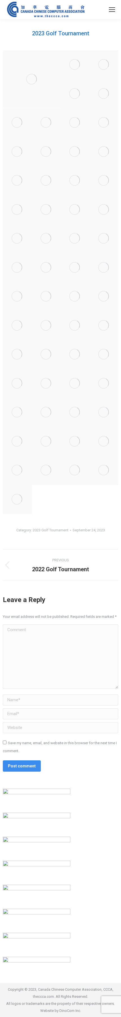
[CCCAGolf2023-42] (17, 383)
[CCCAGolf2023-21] (103, 209)
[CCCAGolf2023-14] (17, 180)
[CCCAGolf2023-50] (17, 441)
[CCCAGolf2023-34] (17, 325)
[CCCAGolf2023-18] (17, 209)
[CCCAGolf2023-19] (46, 209)
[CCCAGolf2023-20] (74, 209)
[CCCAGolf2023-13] (103, 151)
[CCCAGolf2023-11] (46, 151)
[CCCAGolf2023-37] (103, 325)
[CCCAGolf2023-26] (17, 267)
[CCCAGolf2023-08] (74, 122)
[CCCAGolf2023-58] (17, 499)
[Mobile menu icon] (112, 9)
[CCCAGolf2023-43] (46, 383)
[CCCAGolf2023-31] (46, 296)
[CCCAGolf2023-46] (17, 412)
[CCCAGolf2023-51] (46, 441)
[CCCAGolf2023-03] (103, 64)
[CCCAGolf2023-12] (74, 151)
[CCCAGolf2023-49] (103, 412)
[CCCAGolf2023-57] (103, 470)
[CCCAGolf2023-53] (103, 441)
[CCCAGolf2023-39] (46, 354)
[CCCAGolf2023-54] (17, 470)
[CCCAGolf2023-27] (46, 267)
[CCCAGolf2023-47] (46, 412)
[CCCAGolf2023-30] (17, 296)
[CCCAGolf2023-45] (103, 383)
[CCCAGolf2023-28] (74, 267)
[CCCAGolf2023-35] (46, 325)
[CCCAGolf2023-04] (74, 94)
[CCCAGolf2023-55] (46, 470)
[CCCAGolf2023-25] (103, 238)
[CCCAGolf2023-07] (46, 122)
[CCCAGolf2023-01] (31, 79)
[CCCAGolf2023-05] (103, 94)
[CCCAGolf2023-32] (74, 296)
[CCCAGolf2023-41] (103, 354)
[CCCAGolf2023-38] (17, 354)
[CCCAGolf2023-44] (74, 383)
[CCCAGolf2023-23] (46, 238)
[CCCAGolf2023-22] (17, 238)
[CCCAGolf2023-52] (74, 441)
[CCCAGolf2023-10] (17, 151)
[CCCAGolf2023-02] (74, 64)
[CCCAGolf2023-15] (46, 180)
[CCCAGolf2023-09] (103, 122)
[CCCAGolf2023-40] (74, 354)
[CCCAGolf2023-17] (103, 180)
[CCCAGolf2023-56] (74, 470)
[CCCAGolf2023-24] (74, 238)
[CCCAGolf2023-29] (103, 267)
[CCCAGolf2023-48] (74, 412)
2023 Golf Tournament (50, 530)
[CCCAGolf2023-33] (103, 296)
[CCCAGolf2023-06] (17, 122)
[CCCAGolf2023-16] (74, 180)
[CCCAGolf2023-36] (74, 325)
